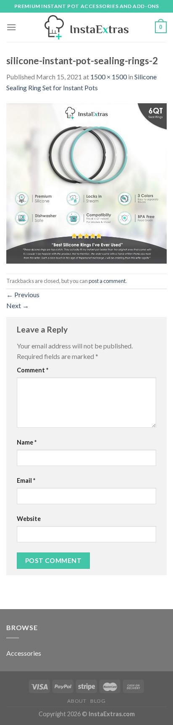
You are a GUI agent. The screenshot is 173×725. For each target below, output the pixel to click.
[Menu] (11, 27)
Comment (32, 370)
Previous (22, 294)
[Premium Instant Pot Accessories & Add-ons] (86, 27)
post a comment (107, 280)
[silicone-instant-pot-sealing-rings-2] (86, 182)
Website (29, 518)
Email (26, 480)
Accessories (23, 653)
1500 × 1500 (108, 77)
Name (27, 442)
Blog (97, 701)
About (76, 701)
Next (17, 305)
